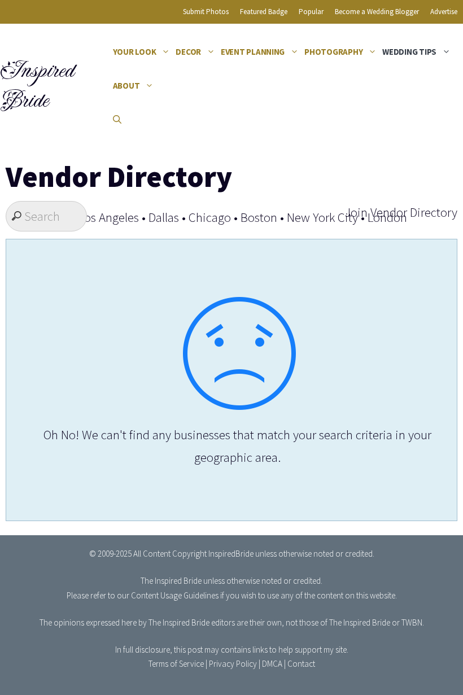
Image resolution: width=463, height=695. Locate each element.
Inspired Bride (36, 85)
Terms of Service (176, 663)
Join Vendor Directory (400, 212)
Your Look (134, 51)
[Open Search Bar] (117, 120)
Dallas (163, 217)
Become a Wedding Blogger (377, 11)
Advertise (443, 11)
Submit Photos (206, 11)
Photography (333, 51)
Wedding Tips (409, 51)
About (126, 85)
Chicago (210, 217)
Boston (259, 217)
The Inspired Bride (171, 580)
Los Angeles (108, 217)
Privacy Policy (233, 663)
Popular (311, 11)
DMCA (272, 663)
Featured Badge (263, 11)
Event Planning (253, 51)
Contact (301, 663)
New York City (322, 217)
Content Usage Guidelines (175, 595)
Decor (188, 51)
